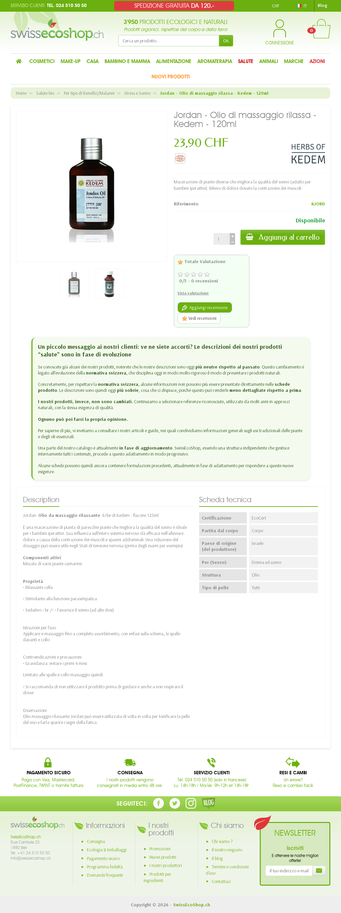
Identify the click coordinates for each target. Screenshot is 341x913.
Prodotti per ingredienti (157, 877)
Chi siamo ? (222, 841)
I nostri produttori (166, 865)
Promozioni (160, 849)
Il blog (217, 858)
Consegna (96, 841)
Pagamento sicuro (103, 858)
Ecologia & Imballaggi (107, 850)
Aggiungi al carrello (289, 237)
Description (41, 499)
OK (226, 41)
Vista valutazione (193, 292)
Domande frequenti (105, 875)
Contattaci (221, 881)
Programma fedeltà (105, 867)
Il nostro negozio (227, 850)
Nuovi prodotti (163, 857)
